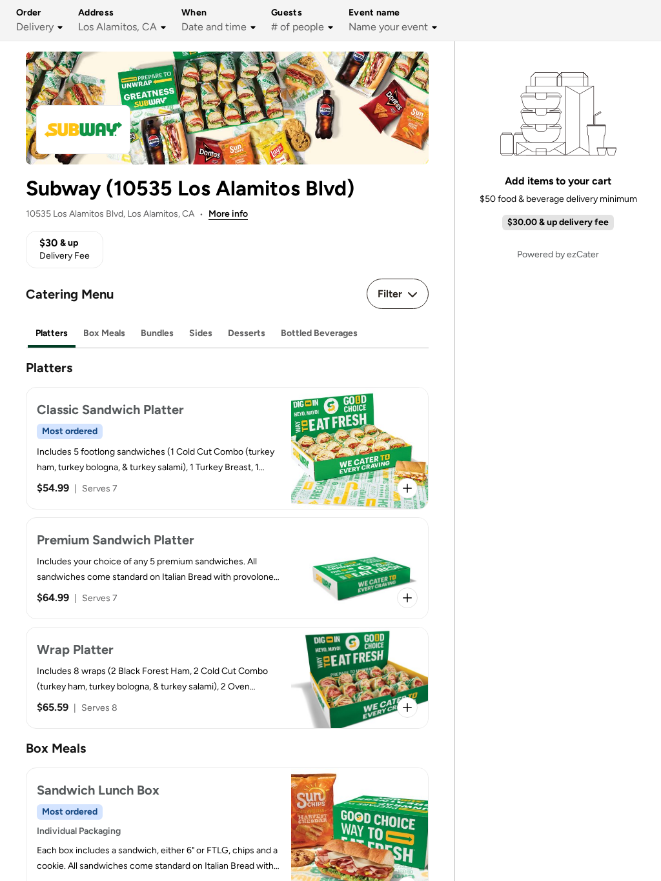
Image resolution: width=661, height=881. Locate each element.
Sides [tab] (200, 333)
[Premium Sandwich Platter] (227, 568)
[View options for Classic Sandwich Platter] (407, 488)
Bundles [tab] (157, 333)
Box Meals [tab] (104, 333)
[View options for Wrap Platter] (407, 707)
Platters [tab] (52, 333)
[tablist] (227, 333)
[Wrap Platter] (227, 678)
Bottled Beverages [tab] (319, 333)
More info (228, 213)
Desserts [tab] (246, 333)
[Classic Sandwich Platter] (227, 448)
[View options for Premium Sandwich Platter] (407, 598)
